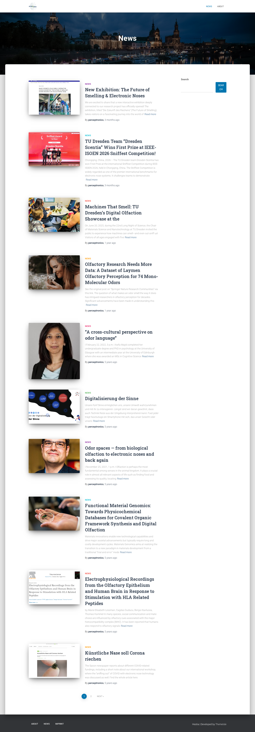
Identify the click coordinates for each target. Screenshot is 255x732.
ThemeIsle (220, 724)
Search (185, 79)
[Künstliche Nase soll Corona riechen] (54, 661)
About (220, 6)
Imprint (59, 724)
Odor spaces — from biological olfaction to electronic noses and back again (119, 454)
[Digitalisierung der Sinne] (54, 407)
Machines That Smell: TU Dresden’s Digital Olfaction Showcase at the (113, 213)
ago (112, 119)
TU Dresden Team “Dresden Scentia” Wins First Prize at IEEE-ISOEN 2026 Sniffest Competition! (120, 147)
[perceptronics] (32, 6)
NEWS (88, 84)
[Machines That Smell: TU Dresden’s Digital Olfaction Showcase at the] (54, 215)
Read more (150, 114)
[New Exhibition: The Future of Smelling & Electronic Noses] (54, 98)
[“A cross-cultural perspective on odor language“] (54, 351)
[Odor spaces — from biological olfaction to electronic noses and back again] (54, 456)
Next (99, 696)
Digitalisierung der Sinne (111, 398)
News (209, 6)
